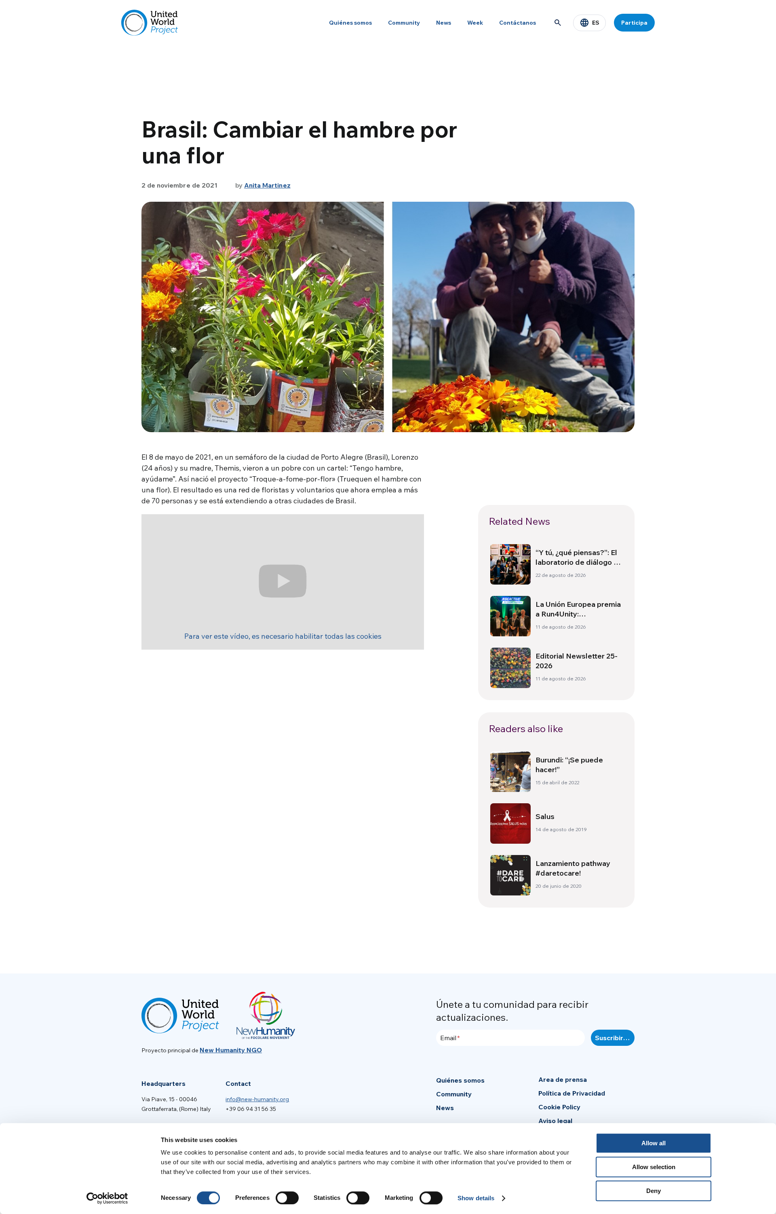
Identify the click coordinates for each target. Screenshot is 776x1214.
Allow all (653, 1143)
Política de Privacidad (571, 1093)
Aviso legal (555, 1121)
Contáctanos (517, 22)
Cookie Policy (559, 1107)
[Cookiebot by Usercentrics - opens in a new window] (107, 1198)
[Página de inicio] (149, 23)
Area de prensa (562, 1079)
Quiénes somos (350, 22)
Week (475, 22)
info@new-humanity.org (257, 1099)
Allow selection (653, 1166)
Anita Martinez (267, 185)
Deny (653, 1190)
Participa (634, 22)
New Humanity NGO (231, 1050)
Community (404, 22)
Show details (476, 1198)
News (443, 22)
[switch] (287, 1197)
